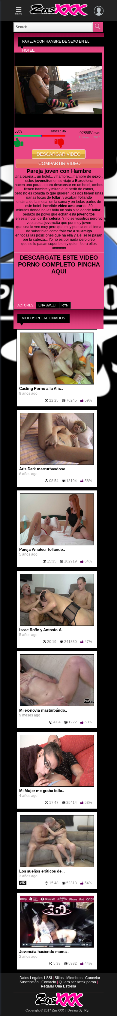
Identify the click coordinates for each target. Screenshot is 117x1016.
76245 (71, 400)
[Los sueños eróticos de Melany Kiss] (57, 866)
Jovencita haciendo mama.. (44, 951)
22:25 (53, 400)
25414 (71, 802)
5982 (72, 963)
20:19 (51, 642)
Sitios (59, 978)
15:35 (51, 561)
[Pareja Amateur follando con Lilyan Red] (57, 544)
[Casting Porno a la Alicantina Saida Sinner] (57, 383)
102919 (70, 561)
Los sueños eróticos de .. (42, 871)
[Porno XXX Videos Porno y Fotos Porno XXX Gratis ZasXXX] (58, 15)
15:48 (53, 883)
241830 (70, 642)
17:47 (53, 802)
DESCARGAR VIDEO (59, 154)
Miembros (74, 978)
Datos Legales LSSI (35, 978)
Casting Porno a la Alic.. (41, 388)
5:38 (57, 963)
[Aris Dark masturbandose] (57, 464)
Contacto (49, 982)
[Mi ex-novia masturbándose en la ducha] (57, 705)
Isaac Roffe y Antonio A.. (41, 630)
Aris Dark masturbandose (42, 469)
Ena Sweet (47, 305)
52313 (71, 883)
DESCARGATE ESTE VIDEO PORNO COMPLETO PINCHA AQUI (59, 264)
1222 (72, 722)
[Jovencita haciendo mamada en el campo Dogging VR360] (57, 946)
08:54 (53, 481)
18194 (71, 481)
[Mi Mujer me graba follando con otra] (57, 785)
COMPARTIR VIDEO (59, 163)
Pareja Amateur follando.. (42, 549)
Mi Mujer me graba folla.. (41, 790)
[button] (58, 90)
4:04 (57, 722)
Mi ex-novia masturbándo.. (43, 710)
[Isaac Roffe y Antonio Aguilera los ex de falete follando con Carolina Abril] (57, 625)
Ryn (65, 305)
